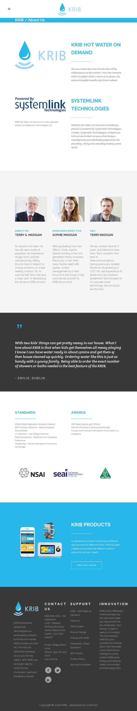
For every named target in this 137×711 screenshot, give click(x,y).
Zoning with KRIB (79, 638)
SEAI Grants (76, 653)
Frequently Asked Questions (79, 645)
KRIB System (77, 626)
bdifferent (92, 705)
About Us (75, 620)
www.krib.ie (51, 659)
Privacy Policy (77, 659)
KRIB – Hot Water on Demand (81, 613)
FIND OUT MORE (87, 565)
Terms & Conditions (80, 664)
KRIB (19, 20)
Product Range (78, 632)
